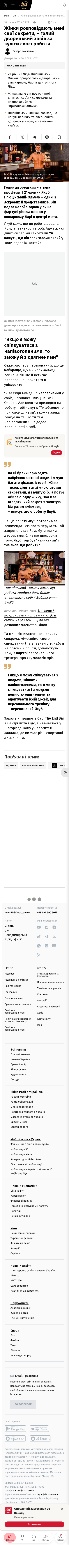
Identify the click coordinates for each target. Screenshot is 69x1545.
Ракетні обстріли (20, 1096)
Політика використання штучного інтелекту (18, 1020)
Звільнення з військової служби (29, 1144)
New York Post (28, 58)
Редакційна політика (16, 980)
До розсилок (23, 1404)
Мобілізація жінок (21, 1154)
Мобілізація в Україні (25, 1139)
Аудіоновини (18, 1074)
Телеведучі (11, 992)
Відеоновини (18, 1069)
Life (15, 16)
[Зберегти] (59, 137)
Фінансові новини (21, 1201)
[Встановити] (34, 1517)
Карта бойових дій (21, 1101)
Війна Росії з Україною (26, 1092)
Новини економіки (23, 1186)
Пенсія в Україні (20, 1216)
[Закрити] (62, 1509)
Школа (14, 1275)
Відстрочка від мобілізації (26, 1164)
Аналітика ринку (20, 1308)
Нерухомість (19, 1303)
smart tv (15, 1439)
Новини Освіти (20, 1266)
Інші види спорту (20, 1355)
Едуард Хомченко (23, 51)
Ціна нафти (17, 1190)
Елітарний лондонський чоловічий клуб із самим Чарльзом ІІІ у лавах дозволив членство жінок (30, 617)
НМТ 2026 (16, 1280)
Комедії (15, 1248)
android (15, 1429)
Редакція (10, 974)
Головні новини (20, 1054)
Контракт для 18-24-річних (26, 1159)
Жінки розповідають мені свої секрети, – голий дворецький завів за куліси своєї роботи (42, 16)
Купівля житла (19, 1313)
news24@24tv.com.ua (17, 912)
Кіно (13, 1228)
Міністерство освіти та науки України (33, 1270)
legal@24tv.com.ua (47, 1494)
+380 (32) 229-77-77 (26, 1490)
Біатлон (15, 1350)
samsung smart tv (40, 1439)
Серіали (15, 1253)
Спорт (14, 1330)
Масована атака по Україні (26, 1116)
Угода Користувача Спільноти (48, 975)
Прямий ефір (18, 1064)
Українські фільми (21, 1238)
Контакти (42, 994)
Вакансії (42, 1000)
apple (40, 1429)
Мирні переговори (21, 1106)
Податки (15, 1211)
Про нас (9, 968)
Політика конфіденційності (15, 1011)
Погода (14, 1079)
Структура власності (48, 1007)
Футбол (15, 1340)
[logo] (24, 5)
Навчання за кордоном (24, 1290)
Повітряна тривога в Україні (27, 1111)
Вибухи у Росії (18, 1121)
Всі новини (18, 1049)
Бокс (13, 1335)
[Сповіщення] (64, 5)
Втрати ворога (19, 1126)
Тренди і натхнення (22, 1318)
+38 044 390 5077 (47, 912)
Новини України (20, 1059)
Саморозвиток (19, 1285)
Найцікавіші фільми (22, 1233)
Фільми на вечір (20, 1243)
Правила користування (18, 1004)
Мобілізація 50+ (19, 1149)
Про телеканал (13, 986)
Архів (40, 1013)
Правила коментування (50, 982)
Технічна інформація (49, 988)
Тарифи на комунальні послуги (29, 1206)
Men (6, 16)
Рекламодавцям (13, 998)
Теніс (13, 1345)
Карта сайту (44, 1019)
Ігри (39, 1025)
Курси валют (18, 1195)
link (39, 927)
